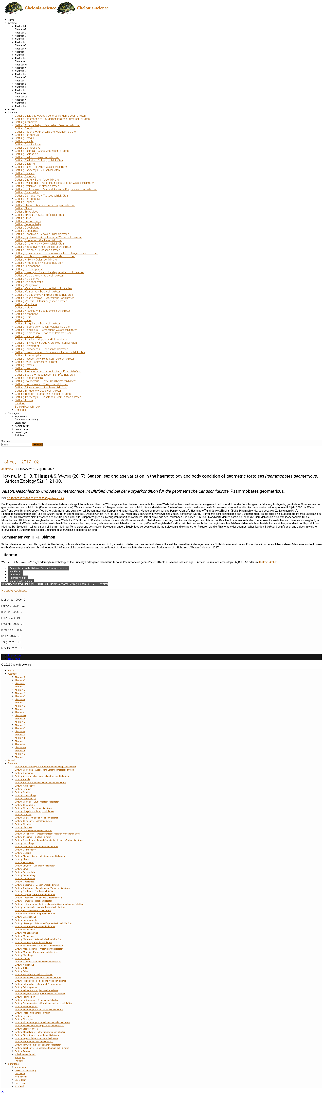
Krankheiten (15, 571)
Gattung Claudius (24, 173)
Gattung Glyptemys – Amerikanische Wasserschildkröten (48, 237)
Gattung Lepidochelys (27, 266)
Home (11, 20)
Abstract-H (20, 48)
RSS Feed (20, 435)
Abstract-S (20, 83)
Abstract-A (21, 26)
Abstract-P (20, 74)
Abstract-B (20, 29)
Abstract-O (21, 71)
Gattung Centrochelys (27, 147)
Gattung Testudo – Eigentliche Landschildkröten (43, 393)
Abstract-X (20, 99)
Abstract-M (21, 64)
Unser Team (21, 429)
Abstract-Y (20, 103)
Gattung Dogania (24, 202)
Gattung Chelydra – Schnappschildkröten (39, 160)
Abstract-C (20, 32)
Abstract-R (20, 80)
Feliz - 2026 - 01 (10, 617)
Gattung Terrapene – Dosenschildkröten (38, 390)
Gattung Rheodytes (26, 368)
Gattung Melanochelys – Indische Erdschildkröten (44, 294)
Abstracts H (8, 469)
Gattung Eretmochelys (28, 221)
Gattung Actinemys (26, 122)
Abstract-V (20, 93)
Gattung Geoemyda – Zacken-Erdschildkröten (42, 234)
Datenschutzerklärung (27, 419)
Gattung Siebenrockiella (29, 377)
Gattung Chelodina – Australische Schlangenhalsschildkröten (50, 115)
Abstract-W (21, 96)
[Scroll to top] (2, 1092)
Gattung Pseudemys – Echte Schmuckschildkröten (45, 358)
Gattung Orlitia (23, 317)
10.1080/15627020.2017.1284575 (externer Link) (36, 498)
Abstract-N (20, 67)
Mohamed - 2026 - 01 (14, 599)
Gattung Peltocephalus (28, 336)
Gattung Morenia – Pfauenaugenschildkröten (41, 301)
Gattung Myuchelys (26, 304)
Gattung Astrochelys (27, 134)
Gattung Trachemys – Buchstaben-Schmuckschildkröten (48, 397)
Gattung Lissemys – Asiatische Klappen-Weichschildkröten (49, 272)
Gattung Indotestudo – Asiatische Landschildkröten (45, 256)
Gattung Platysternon (27, 345)
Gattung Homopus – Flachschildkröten (37, 250)
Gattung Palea (23, 320)
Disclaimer (20, 422)
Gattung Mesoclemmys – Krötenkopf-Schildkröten (44, 298)
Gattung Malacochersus (29, 282)
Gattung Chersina (25, 163)
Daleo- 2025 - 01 (11, 636)
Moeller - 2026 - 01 (12, 648)
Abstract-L (20, 61)
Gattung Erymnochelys (28, 224)
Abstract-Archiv (267, 562)
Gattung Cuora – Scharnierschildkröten (37, 179)
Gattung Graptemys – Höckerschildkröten (39, 243)
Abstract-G (20, 45)
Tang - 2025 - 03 (11, 642)
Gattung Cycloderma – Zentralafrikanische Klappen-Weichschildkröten (56, 189)
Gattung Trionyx (24, 400)
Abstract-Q (21, 77)
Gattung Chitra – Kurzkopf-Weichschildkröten (41, 166)
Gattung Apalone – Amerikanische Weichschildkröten (46, 131)
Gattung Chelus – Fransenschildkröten (37, 157)
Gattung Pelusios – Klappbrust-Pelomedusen (41, 339)
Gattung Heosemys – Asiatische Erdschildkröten (43, 246)
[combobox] (16, 444)
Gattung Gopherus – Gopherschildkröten (38, 240)
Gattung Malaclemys (27, 278)
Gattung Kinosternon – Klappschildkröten (39, 262)
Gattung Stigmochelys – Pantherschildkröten (41, 387)
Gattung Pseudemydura (29, 355)
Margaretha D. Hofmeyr (21, 581)
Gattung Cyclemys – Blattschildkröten (37, 186)
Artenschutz (16, 574)
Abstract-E (20, 39)
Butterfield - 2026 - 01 (14, 630)
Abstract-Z (20, 106)
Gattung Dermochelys (27, 198)
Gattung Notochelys (26, 314)
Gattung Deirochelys (27, 192)
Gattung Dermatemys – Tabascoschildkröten (41, 195)
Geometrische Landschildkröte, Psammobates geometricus (38, 568)
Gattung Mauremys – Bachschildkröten (38, 291)
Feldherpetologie (18, 578)
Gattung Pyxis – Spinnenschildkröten (36, 361)
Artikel (11, 109)
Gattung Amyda (24, 128)
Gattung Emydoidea (26, 211)
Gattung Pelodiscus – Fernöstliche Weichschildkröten (46, 330)
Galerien (12, 112)
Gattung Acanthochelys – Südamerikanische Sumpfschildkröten (52, 118)
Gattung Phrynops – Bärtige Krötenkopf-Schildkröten (46, 342)
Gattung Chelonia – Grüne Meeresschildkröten (42, 150)
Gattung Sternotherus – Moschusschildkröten (41, 384)
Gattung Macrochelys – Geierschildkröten (39, 275)
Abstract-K (20, 58)
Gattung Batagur (24, 138)
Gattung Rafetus (24, 365)
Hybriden (20, 403)
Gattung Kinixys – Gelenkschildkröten (36, 259)
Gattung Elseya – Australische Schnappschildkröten (45, 205)
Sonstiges (21, 409)
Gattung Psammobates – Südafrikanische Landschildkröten (50, 352)
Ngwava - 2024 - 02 (13, 605)
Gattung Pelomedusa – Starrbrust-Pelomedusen (43, 333)
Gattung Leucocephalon (29, 269)
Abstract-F (20, 42)
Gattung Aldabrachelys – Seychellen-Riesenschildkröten (47, 125)
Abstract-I (20, 51)
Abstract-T (20, 87)
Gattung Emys (23, 218)
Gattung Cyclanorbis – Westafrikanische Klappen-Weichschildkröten (54, 182)
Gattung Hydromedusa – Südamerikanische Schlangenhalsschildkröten (56, 253)
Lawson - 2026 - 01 (12, 623)
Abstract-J (20, 55)
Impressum (21, 416)
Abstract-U (20, 90)
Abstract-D (20, 35)
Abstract (12, 23)
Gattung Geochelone (27, 227)
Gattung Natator (24, 307)
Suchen (5, 441)
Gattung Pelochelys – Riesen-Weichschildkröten (43, 326)
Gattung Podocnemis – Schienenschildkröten (41, 349)
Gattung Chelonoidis (26, 154)
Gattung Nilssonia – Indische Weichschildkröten (42, 310)
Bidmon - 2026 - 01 (12, 611)
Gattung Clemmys (25, 176)
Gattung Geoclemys (26, 230)
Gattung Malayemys (26, 285)
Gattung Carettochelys (28, 144)
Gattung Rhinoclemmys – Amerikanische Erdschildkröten (48, 371)
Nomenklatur (22, 426)
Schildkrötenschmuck (27, 406)
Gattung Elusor (23, 208)
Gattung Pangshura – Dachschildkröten (38, 323)
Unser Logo (21, 432)
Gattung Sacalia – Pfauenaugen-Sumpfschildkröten (45, 374)
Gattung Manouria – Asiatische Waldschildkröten (43, 288)
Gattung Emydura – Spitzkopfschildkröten (39, 214)
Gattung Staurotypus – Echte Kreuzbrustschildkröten (45, 381)
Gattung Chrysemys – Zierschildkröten (37, 170)
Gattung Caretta (24, 141)
